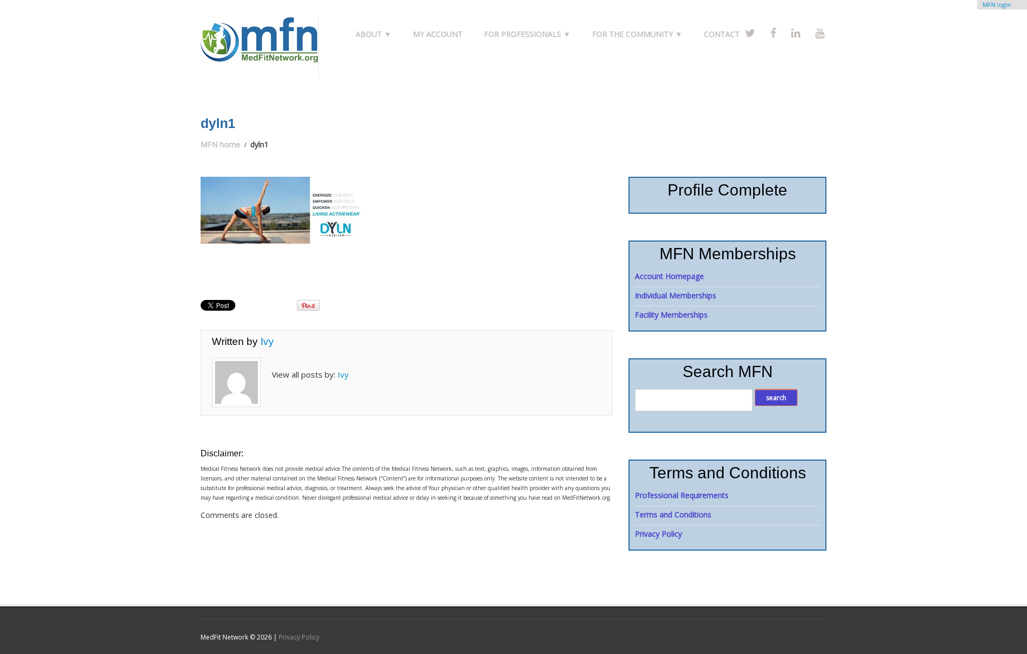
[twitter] (750, 33)
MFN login (997, 5)
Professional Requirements (682, 495)
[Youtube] (819, 33)
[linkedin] (795, 33)
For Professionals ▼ (527, 34)
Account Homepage (669, 276)
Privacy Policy (658, 534)
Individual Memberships (675, 295)
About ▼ (374, 34)
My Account (438, 34)
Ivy (267, 341)
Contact (722, 34)
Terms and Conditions (673, 514)
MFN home (220, 144)
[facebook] (773, 33)
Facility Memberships (671, 315)
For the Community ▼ (637, 34)
